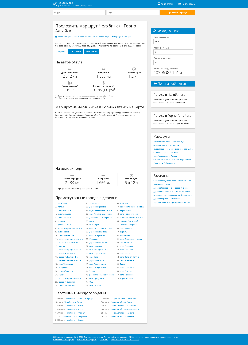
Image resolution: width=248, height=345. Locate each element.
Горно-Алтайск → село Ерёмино (124, 309)
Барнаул (123, 232)
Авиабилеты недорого (86, 339)
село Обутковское (67, 271)
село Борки (94, 224)
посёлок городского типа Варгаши (71, 249)
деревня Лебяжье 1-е (68, 257)
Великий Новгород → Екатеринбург (169, 141)
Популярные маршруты (63, 339)
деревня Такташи (65, 224)
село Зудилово (126, 228)
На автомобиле (83, 36)
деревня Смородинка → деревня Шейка (170, 188)
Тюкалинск (94, 203)
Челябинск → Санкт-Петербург (79, 298)
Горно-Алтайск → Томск (121, 302)
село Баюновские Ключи (131, 239)
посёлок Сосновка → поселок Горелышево (172, 159)
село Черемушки (66, 264)
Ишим (61, 275)
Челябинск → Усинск (75, 320)
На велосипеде (102, 36)
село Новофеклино (97, 249)
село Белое (125, 253)
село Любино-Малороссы (100, 214)
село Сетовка (126, 271)
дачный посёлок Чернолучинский (101, 217)
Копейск (61, 207)
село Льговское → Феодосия (166, 145)
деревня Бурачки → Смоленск (166, 198)
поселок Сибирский (128, 224)
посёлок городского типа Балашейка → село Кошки (173, 180)
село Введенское (66, 235)
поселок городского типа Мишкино (71, 228)
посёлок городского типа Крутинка (71, 278)
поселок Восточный (129, 221)
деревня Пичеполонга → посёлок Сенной (171, 191)
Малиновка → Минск (162, 184)
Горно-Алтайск (126, 278)
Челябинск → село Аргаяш (75, 316)
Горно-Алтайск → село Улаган (123, 305)
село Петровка (126, 246)
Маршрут (61, 51)
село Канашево (64, 214)
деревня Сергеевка (97, 207)
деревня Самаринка (98, 232)
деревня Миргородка (98, 242)
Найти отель (188, 3)
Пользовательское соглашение (125, 339)
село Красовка (95, 246)
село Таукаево (64, 217)
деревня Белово (96, 260)
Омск (91, 221)
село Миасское (64, 210)
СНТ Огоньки (126, 242)
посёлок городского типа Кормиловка (101, 228)
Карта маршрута (64, 36)
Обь (91, 282)
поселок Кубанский (97, 267)
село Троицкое (126, 249)
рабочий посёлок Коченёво (101, 275)
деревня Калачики (67, 282)
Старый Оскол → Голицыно (165, 152)
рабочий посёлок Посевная (132, 207)
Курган (62, 246)
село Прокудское (96, 278)
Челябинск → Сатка (73, 302)
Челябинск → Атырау (75, 313)
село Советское (127, 267)
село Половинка (127, 275)
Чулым (92, 271)
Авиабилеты (91, 51)
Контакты (104, 339)
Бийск (122, 264)
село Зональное (127, 260)
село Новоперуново (129, 214)
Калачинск (94, 239)
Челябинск (62, 203)
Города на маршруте (123, 36)
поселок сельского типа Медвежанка (71, 242)
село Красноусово (67, 285)
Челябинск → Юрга (74, 309)
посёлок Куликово (97, 235)
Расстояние (76, 51)
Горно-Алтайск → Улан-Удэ (124, 298)
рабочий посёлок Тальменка (132, 217)
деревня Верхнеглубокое (70, 260)
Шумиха (61, 221)
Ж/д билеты (167, 3)
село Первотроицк (97, 264)
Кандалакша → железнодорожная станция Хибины (173, 149)
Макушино (63, 267)
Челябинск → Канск (74, 305)
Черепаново (125, 210)
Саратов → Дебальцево (164, 163)
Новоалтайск (126, 235)
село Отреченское (97, 253)
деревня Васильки (67, 253)
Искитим (124, 203)
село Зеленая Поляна (129, 257)
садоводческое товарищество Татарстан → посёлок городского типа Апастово (173, 195)
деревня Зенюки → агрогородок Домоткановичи (173, 202)
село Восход (63, 232)
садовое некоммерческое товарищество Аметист (101, 210)
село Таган (94, 257)
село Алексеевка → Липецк (165, 156)
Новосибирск (95, 285)
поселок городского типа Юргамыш (71, 239)
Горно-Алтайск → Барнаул (122, 313)
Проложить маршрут (177, 13)
